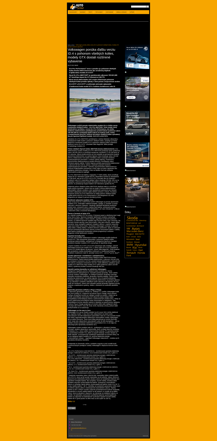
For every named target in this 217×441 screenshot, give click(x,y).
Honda (141, 252)
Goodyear (129, 242)
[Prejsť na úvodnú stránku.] (77, 9)
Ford (128, 255)
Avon (136, 228)
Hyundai (140, 244)
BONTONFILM (131, 223)
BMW (130, 244)
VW (74, 401)
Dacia (140, 247)
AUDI (128, 237)
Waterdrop (142, 220)
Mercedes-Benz (135, 231)
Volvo (139, 237)
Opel (140, 250)
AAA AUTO (139, 234)
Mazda (128, 247)
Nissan (137, 242)
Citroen (133, 237)
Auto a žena (71, 45)
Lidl (139, 223)
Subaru (135, 250)
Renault (131, 252)
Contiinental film (132, 220)
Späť (73, 408)
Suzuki (128, 250)
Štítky (70, 401)
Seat (138, 239)
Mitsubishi (130, 239)
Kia (134, 247)
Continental (131, 226)
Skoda (132, 218)
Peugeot (130, 234)
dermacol (140, 226)
